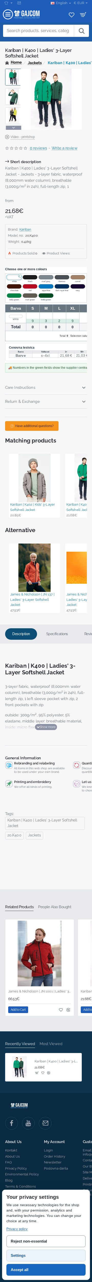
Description (21, 634)
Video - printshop (22, 137)
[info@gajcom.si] (19, 3)
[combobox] (38, 31)
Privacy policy (17, 1229)
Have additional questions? (34, 426)
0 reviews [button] (38, 148)
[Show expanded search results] (81, 31)
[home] (13, 62)
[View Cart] (83, 14)
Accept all (19, 1269)
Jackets (35, 63)
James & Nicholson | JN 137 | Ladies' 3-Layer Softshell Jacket (32, 599)
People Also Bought (54, 907)
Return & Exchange (22, 401)
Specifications (57, 634)
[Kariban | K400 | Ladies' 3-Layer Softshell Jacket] (19, 1067)
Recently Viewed (20, 1044)
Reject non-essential (29, 1241)
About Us (13, 1142)
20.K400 (14, 835)
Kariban (25, 229)
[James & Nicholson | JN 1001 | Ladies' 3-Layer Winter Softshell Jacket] (40, 953)
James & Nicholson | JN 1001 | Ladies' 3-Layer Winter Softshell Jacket (39, 991)
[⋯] (8, 3)
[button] (13, 71)
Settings (18, 1255)
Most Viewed (51, 1044)
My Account (54, 1142)
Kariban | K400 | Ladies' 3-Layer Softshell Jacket (42, 823)
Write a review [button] (64, 148)
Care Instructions (20, 387)
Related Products (19, 907)
